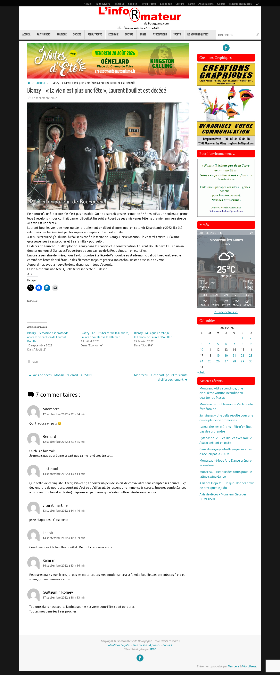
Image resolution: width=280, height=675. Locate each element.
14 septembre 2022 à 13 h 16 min (64, 565)
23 (250, 356)
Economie (166, 4)
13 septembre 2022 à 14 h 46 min (64, 510)
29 (242, 361)
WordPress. (249, 666)
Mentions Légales (119, 645)
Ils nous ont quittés (240, 4)
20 (226, 356)
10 (201, 350)
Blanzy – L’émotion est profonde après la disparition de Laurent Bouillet (47, 337)
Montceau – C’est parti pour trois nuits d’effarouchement (161, 377)
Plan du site (139, 645)
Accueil (88, 4)
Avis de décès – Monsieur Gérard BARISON (62, 375)
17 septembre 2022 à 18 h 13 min (64, 597)
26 (218, 361)
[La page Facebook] (226, 47)
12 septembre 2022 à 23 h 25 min (64, 442)
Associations (206, 4)
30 (250, 361)
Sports (221, 4)
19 (218, 356)
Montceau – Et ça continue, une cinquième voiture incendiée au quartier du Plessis (221, 393)
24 (201, 361)
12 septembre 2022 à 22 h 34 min (64, 414)
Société (132, 4)
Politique (119, 4)
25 (209, 361)
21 (234, 356)
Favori (36, 362)
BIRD (153, 649)
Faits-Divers (103, 4)
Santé (191, 4)
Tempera (233, 666)
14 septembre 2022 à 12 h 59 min (64, 538)
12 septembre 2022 (44, 98)
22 (242, 356)
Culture (179, 4)
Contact (167, 645)
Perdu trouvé (148, 4)
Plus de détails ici (226, 312)
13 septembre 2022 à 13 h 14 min (64, 474)
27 (226, 361)
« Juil (201, 372)
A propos (154, 645)
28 (234, 361)
